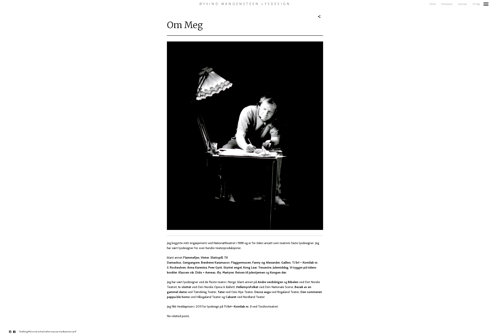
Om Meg (476, 4)
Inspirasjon (462, 4)
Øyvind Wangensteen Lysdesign (245, 4)
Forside (433, 4)
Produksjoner (446, 4)
